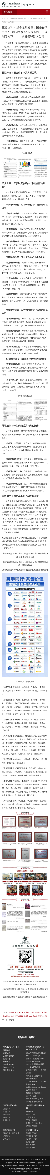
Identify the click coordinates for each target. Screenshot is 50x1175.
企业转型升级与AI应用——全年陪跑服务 (35, 1065)
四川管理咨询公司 (40, 981)
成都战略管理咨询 (10, 562)
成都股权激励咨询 (25, 570)
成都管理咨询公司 (10, 553)
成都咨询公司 (19, 984)
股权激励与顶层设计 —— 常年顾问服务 (36, 1094)
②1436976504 (44, 1166)
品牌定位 (6, 1136)
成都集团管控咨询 (10, 570)
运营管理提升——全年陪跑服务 (36, 1071)
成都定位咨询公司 (26, 553)
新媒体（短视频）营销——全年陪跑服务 (35, 1060)
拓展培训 (6, 1120)
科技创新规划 (8, 1070)
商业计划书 (30, 1114)
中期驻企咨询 (31, 1136)
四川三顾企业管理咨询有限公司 (21, 4)
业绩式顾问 (30, 1142)
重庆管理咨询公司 (25, 981)
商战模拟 (6, 1117)
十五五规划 (30, 1117)
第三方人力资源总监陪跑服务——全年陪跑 (36, 1054)
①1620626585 (32, 1166)
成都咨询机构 (30, 984)
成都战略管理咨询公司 (11, 989)
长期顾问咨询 (31, 1139)
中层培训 (6, 1112)
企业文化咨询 (8, 1064)
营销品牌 (6, 1053)
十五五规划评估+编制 (34, 1099)
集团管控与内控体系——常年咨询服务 (36, 1088)
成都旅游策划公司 (26, 557)
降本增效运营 (8, 1067)
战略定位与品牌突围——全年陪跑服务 (36, 1077)
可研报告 (29, 1112)
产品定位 (6, 1139)
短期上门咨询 (31, 1133)
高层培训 (6, 1109)
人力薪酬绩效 (8, 1056)
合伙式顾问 (30, 1147)
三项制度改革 (26, 565)
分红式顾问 (30, 1145)
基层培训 (6, 1114)
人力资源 (11, 22)
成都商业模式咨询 (40, 570)
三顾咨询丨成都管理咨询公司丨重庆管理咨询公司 (26, 19)
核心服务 (8, 12)
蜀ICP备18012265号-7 (20, 1172)
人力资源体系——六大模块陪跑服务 (36, 1082)
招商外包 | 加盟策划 (34, 1123)
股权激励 (6, 1062)
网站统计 (33, 1172)
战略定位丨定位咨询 (11, 1133)
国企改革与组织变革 (34, 1102)
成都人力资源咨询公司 (29, 989)
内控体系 (6, 1059)
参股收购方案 (31, 1126)
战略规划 (6, 1050)
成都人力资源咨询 (26, 562)
